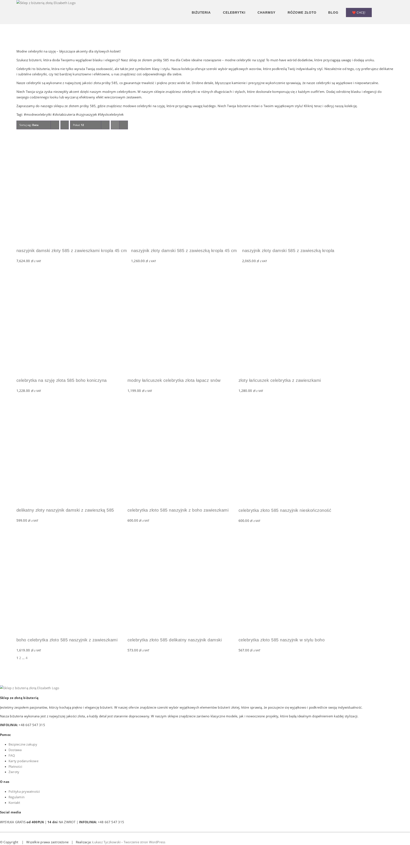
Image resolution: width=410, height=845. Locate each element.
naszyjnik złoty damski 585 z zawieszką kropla (288, 250)
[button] (392, 12)
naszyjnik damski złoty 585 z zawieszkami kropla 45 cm (71, 250)
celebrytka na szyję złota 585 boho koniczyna (61, 380)
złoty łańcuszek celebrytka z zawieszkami (280, 380)
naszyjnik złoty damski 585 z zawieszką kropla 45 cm (184, 250)
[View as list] (123, 125)
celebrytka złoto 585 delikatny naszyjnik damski (174, 640)
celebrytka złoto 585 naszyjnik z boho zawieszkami (178, 510)
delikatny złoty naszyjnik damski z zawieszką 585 (65, 510)
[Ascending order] (64, 125)
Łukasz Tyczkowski (106, 842)
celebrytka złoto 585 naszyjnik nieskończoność (285, 510)
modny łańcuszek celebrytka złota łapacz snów (174, 380)
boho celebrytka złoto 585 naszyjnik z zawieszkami (67, 640)
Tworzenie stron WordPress (144, 842)
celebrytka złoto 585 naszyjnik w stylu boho (282, 640)
